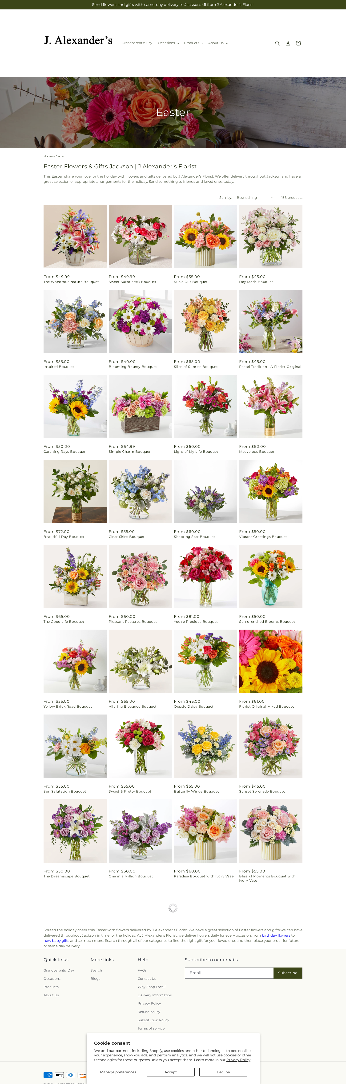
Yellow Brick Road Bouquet (68, 706)
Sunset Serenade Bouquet (262, 791)
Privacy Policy (238, 1060)
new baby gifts (56, 940)
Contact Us (147, 978)
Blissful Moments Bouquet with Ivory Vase (267, 878)
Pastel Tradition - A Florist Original (270, 367)
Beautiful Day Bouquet (64, 537)
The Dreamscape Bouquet (67, 876)
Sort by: (225, 197)
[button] (168, 43)
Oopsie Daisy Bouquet (194, 706)
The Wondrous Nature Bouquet (71, 282)
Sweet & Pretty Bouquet (130, 791)
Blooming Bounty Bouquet (133, 367)
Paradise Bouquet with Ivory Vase (203, 876)
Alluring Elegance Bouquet (133, 706)
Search (96, 970)
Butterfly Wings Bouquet (196, 791)
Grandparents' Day (59, 970)
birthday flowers (276, 935)
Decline (223, 1072)
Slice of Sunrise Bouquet (196, 367)
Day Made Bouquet (256, 282)
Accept (171, 1072)
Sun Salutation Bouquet (65, 791)
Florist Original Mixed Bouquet (266, 706)
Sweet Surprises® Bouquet (132, 282)
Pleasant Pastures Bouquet (133, 621)
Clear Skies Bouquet (127, 537)
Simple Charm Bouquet (130, 451)
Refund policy (149, 1011)
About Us (51, 995)
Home (48, 156)
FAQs (142, 970)
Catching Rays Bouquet (65, 451)
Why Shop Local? (152, 987)
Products (51, 987)
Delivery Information (155, 995)
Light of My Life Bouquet (196, 451)
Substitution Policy (153, 1020)
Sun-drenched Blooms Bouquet (267, 621)
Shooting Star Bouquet (194, 537)
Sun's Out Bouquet (191, 282)
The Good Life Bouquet (64, 621)
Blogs (95, 978)
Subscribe (288, 973)
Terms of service (151, 1028)
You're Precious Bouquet (196, 621)
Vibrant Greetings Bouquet (263, 537)
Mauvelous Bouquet (256, 451)
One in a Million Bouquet (131, 876)
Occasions (52, 978)
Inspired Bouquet (59, 367)
